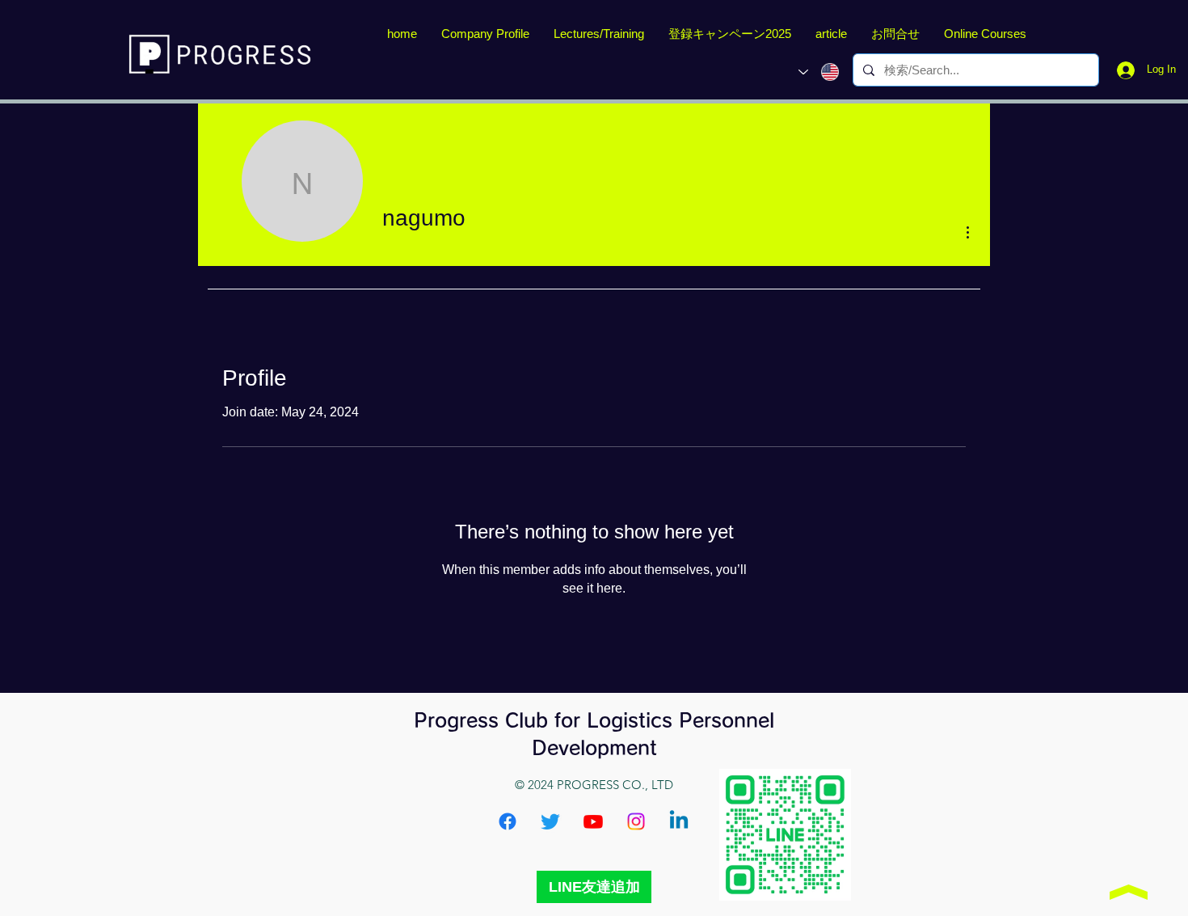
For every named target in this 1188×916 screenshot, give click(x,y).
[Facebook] (507, 821)
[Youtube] (593, 821)
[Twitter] (550, 821)
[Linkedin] (679, 821)
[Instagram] (636, 821)
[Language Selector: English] (818, 72)
